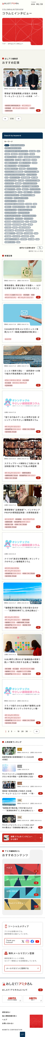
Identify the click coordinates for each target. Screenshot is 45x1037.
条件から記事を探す (27, 247)
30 (27, 731)
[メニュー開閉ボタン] (22, 1034)
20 (22, 731)
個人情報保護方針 (8, 1016)
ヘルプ (4, 1019)
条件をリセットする (36, 251)
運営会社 (5, 1012)
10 (18, 731)
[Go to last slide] (5, 119)
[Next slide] (18, 119)
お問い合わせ (7, 1023)
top (4, 44)
